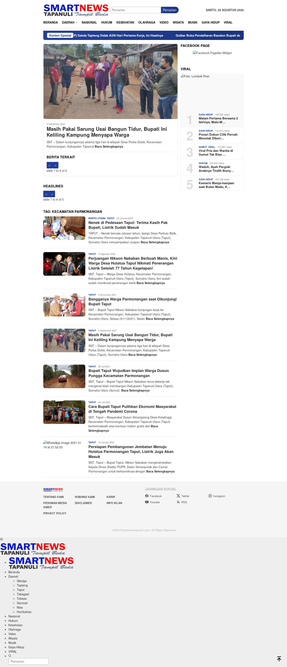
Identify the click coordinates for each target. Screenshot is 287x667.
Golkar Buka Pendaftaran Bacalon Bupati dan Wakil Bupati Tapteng (208, 35)
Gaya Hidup (206, 114)
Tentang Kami (53, 497)
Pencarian (169, 10)
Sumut (203, 146)
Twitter (185, 496)
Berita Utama (97, 218)
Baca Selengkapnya (109, 146)
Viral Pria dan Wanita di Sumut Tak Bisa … (216, 152)
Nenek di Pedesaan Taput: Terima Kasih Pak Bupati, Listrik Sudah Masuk (128, 225)
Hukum (203, 163)
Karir (111, 497)
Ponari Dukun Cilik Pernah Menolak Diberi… (218, 136)
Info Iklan (114, 503)
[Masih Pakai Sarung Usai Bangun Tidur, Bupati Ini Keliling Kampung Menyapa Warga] (110, 81)
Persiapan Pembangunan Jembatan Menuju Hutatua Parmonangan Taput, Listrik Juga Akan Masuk (131, 451)
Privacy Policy (54, 513)
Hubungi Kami (85, 497)
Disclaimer (83, 503)
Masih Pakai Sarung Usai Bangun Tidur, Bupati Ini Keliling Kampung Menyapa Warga (107, 132)
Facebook (156, 496)
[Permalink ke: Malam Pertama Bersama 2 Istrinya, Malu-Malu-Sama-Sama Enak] (212, 92)
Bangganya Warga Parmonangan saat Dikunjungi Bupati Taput (132, 301)
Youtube (155, 502)
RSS (184, 502)
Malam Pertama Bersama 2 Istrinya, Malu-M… (218, 120)
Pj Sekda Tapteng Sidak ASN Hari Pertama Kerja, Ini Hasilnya (101, 35)
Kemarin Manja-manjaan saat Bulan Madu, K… (216, 185)
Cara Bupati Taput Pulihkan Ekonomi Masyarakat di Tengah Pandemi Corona (132, 409)
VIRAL (211, 146)
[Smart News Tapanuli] (76, 9)
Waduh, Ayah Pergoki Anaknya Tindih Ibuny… (216, 168)
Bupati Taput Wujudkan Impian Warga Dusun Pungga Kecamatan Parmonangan (128, 373)
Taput (111, 218)
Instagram (219, 496)
